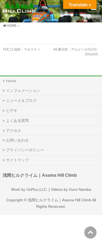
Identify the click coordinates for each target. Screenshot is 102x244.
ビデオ (11, 110)
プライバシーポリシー (25, 150)
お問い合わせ (17, 140)
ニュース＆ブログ (21, 100)
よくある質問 (17, 120)
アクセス (13, 130)
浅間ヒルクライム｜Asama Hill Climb (59, 200)
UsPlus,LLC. (37, 189)
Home (11, 81)
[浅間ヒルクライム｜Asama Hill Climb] (19, 7)
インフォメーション (23, 90)
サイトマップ (17, 160)
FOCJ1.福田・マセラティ (21, 49)
